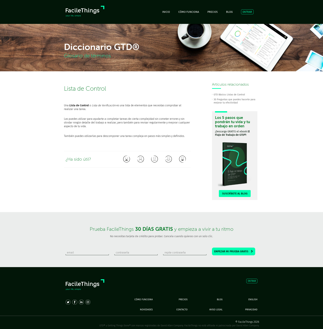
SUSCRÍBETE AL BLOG (234, 193)
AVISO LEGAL (216, 309)
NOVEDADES (146, 309)
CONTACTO (182, 309)
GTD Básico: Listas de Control (229, 94)
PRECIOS (212, 11)
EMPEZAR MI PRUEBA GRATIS (232, 251)
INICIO (166, 11)
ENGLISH (252, 299)
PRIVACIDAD (251, 309)
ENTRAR (247, 11)
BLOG (229, 11)
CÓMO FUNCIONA (188, 11)
